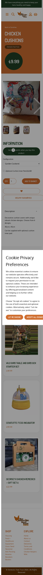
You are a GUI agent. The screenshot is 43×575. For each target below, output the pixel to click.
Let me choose (14, 317)
